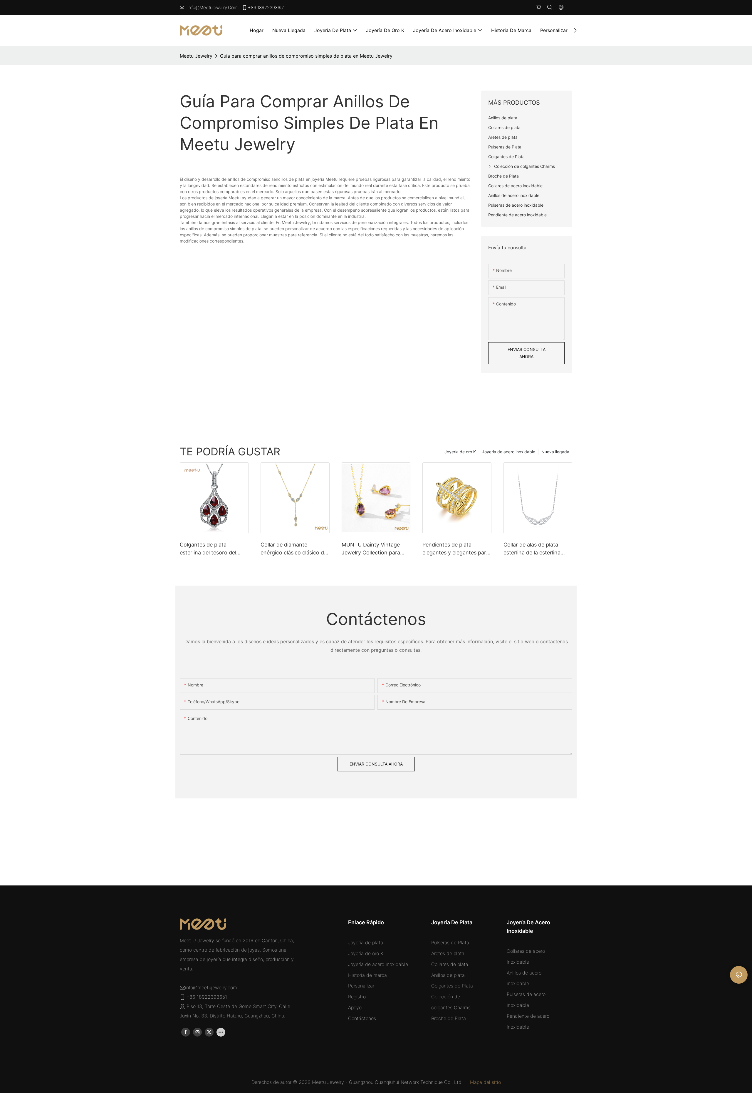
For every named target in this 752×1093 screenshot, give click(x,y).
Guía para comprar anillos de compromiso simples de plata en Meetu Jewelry (306, 56)
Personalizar (361, 986)
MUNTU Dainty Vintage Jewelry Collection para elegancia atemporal (371, 549)
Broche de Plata (448, 1018)
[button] (575, 30)
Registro (357, 997)
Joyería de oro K (460, 451)
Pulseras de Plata (450, 942)
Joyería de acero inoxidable (508, 451)
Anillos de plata (448, 975)
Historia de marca (367, 975)
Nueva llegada (555, 451)
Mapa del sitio (485, 1082)
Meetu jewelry (196, 56)
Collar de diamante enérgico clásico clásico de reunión (294, 549)
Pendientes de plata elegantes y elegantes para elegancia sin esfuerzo (455, 549)
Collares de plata (449, 964)
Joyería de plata (365, 942)
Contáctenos (362, 1018)
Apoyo (355, 1007)
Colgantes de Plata (452, 986)
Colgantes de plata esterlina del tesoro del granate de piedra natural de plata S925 (211, 549)
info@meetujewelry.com (212, 7)
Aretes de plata (447, 953)
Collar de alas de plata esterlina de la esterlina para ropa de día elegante (535, 549)
